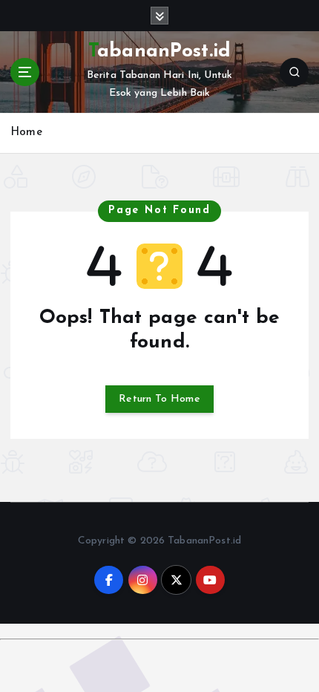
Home (26, 132)
